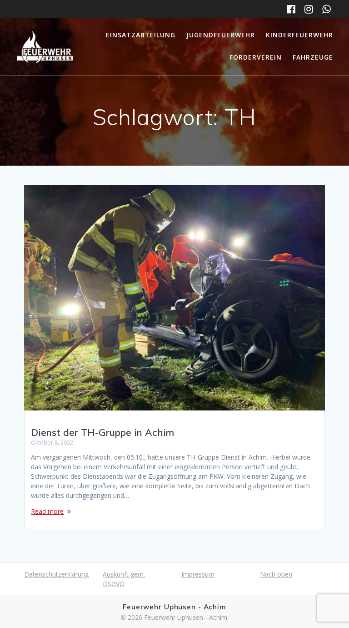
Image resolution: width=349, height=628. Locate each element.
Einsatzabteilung (140, 34)
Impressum (197, 574)
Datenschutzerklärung (56, 574)
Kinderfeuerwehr (299, 34)
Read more (47, 511)
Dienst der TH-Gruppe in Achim (102, 432)
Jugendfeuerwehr (220, 34)
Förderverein (255, 57)
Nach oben (276, 574)
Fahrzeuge (313, 57)
